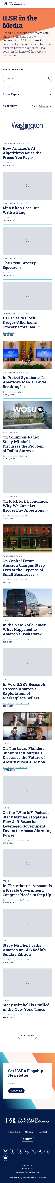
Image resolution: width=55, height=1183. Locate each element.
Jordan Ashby (21, 767)
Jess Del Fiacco (22, 639)
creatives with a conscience (34, 1177)
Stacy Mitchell (8, 163)
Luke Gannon (21, 456)
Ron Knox (19, 392)
